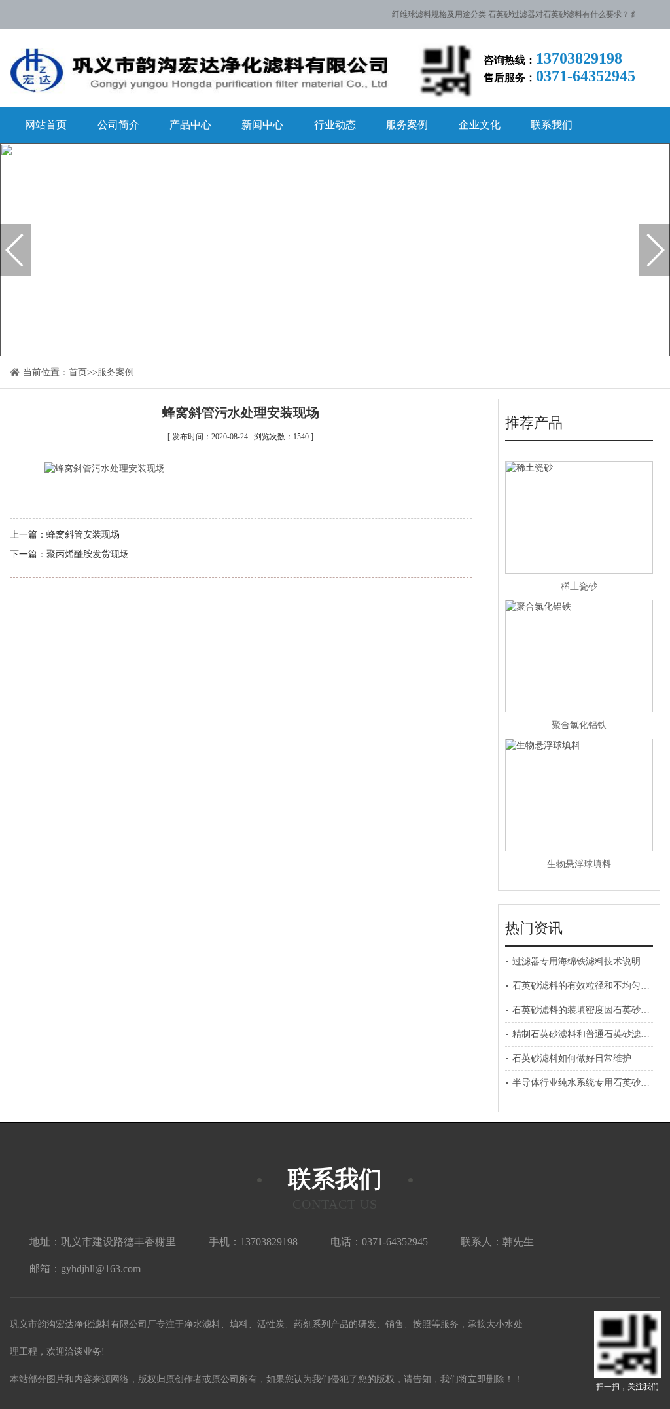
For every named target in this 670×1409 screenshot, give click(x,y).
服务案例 (407, 124)
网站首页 (46, 124)
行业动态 (335, 124)
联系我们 (552, 124)
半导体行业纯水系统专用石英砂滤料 (585, 1083)
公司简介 (118, 124)
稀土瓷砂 (579, 586)
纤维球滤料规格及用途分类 (430, 14)
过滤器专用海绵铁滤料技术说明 (576, 961)
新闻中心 (262, 124)
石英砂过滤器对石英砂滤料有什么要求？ (549, 14)
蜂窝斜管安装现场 (83, 535)
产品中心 (190, 124)
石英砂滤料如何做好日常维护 (571, 1058)
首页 (78, 372)
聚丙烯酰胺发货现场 (87, 554)
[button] (15, 250)
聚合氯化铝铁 (579, 725)
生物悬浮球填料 (579, 864)
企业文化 (480, 124)
